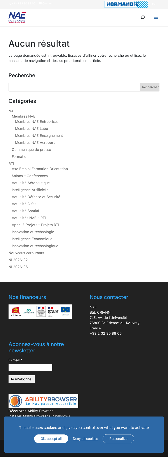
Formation (20, 156)
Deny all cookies (85, 439)
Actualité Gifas (24, 204)
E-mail (15, 360)
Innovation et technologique (35, 246)
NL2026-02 (18, 260)
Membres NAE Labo (31, 128)
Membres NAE (23, 116)
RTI (11, 163)
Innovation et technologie (33, 232)
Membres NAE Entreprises (36, 121)
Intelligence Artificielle (30, 190)
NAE (12, 111)
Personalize (118, 439)
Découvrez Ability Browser (31, 411)
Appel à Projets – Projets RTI (35, 225)
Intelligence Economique (32, 239)
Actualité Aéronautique (31, 183)
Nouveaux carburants (26, 253)
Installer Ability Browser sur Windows (39, 416)
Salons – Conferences (30, 176)
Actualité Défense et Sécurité (36, 197)
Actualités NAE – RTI (29, 218)
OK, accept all (51, 439)
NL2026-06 (18, 267)
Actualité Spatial (25, 211)
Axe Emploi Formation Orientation (40, 169)
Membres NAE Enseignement (39, 135)
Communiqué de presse (31, 149)
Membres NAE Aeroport (35, 142)
